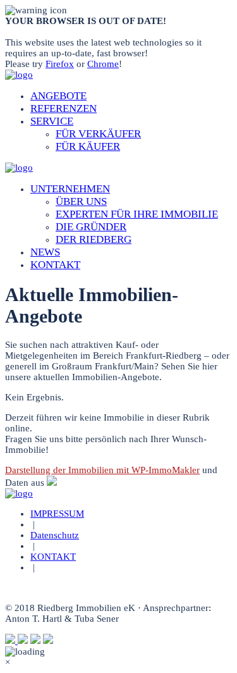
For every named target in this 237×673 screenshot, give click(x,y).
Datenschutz (54, 535)
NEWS (45, 252)
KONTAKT (55, 265)
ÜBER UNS (81, 201)
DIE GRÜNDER (91, 227)
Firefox (60, 64)
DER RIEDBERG (93, 239)
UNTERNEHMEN (70, 189)
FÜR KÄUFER (88, 146)
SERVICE (51, 121)
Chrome (103, 64)
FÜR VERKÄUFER (98, 134)
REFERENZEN (63, 108)
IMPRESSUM (57, 514)
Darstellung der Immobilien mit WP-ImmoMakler (102, 470)
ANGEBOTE (58, 96)
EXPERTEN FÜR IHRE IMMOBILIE (137, 214)
